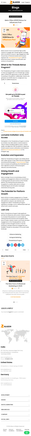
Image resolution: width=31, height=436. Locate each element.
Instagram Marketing (15, 237)
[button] (26, 432)
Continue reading (15, 296)
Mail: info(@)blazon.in (6, 357)
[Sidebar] (2, 133)
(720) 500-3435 (7, 371)
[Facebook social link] (8, 245)
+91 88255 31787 (9, 359)
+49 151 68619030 (7, 385)
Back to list (15, 249)
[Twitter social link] (11, 245)
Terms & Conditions (11, 430)
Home (9, 10)
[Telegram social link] (22, 245)
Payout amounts (21, 162)
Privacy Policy (5, 430)
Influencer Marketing (17, 10)
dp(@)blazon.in (7, 369)
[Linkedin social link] (19, 245)
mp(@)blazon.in (7, 383)
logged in (10, 312)
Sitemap (27, 429)
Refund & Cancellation (19, 430)
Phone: (2, 359)
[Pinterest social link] (15, 245)
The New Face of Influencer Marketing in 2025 (15, 285)
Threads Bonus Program (15, 57)
